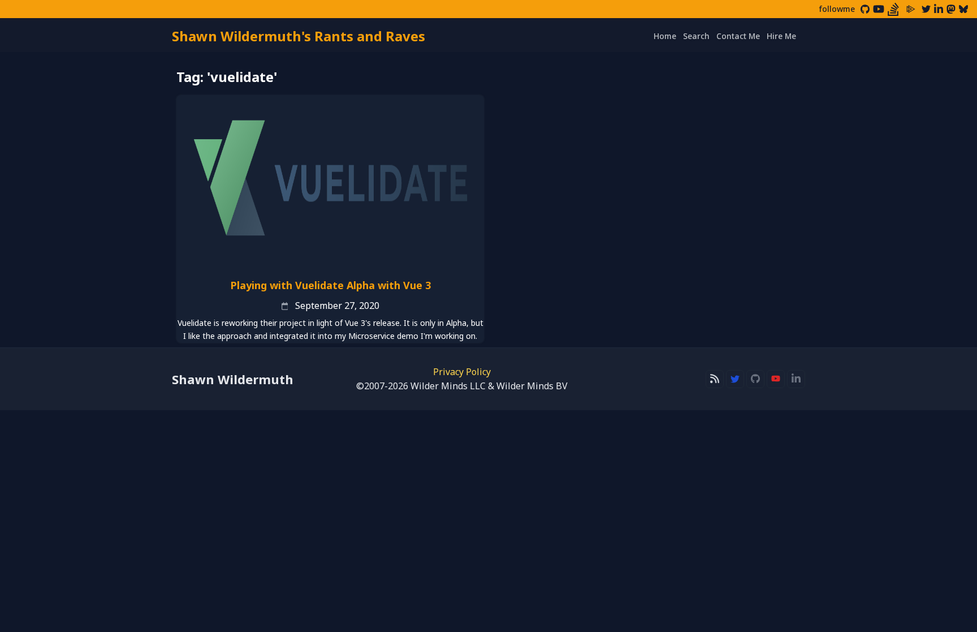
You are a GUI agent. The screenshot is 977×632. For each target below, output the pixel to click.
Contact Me (738, 36)
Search (696, 36)
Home (665, 36)
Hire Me (781, 36)
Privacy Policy (462, 372)
